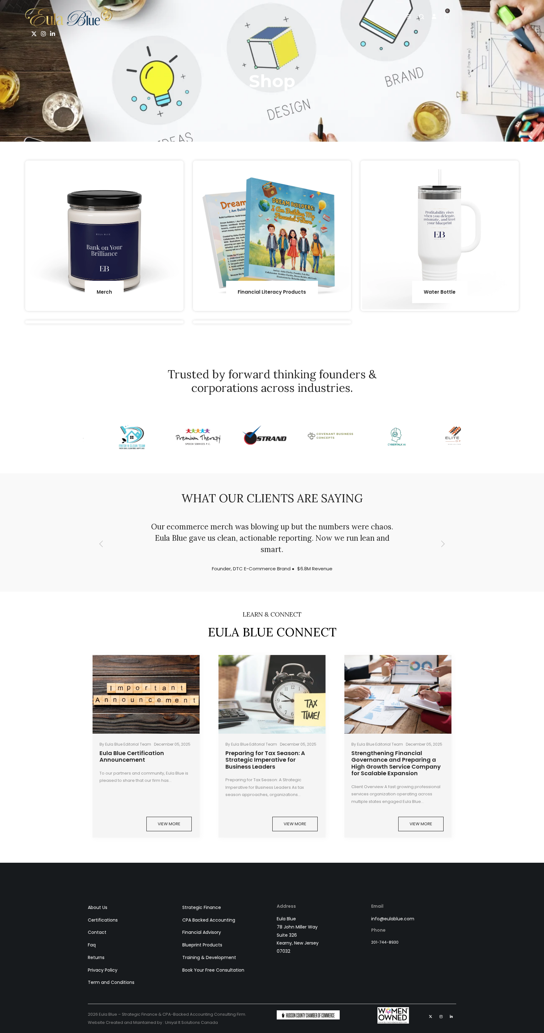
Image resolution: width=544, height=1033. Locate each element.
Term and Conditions (111, 982)
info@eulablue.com (392, 919)
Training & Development (209, 957)
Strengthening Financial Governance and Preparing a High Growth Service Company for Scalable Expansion (396, 763)
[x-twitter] (33, 34)
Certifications (103, 920)
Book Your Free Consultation (213, 970)
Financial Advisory (201, 932)
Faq (92, 945)
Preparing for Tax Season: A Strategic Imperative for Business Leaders (265, 760)
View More (169, 824)
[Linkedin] (51, 34)
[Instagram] (42, 34)
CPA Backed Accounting (208, 920)
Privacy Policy (102, 970)
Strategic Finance (201, 907)
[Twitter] (430, 1016)
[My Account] (434, 16)
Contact (97, 932)
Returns (96, 957)
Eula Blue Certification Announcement (131, 756)
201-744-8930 (385, 942)
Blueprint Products (202, 945)
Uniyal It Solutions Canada (191, 1022)
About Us (97, 907)
